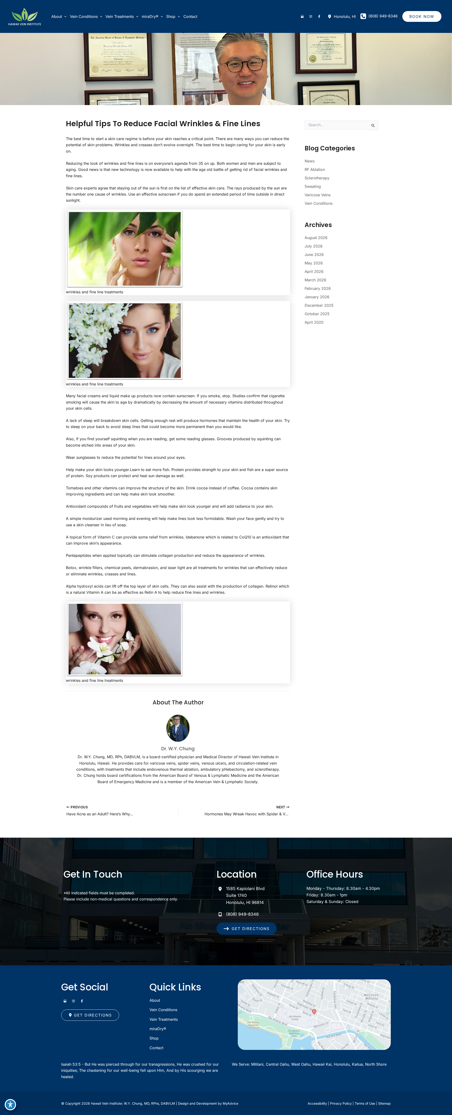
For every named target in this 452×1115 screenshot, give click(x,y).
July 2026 (314, 246)
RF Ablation (315, 169)
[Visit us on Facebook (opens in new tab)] (319, 16)
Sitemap (384, 1103)
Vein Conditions (318, 203)
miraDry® (157, 1028)
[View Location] (331, 16)
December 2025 (319, 305)
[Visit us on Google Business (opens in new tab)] (302, 16)
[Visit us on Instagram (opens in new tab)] (311, 16)
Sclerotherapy (317, 178)
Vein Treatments (163, 1019)
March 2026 (315, 280)
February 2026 (318, 288)
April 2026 (314, 271)
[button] (64, 16)
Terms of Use (365, 1103)
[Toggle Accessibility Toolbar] (10, 1104)
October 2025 (317, 313)
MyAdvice (230, 1103)
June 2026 (314, 254)
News (310, 161)
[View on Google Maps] (314, 1014)
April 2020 (314, 322)
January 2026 (317, 296)
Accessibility (317, 1103)
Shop (154, 1038)
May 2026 (314, 263)
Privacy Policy (341, 1103)
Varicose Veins (318, 194)
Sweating (313, 186)
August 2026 (316, 237)
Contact (156, 1047)
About (154, 1000)
